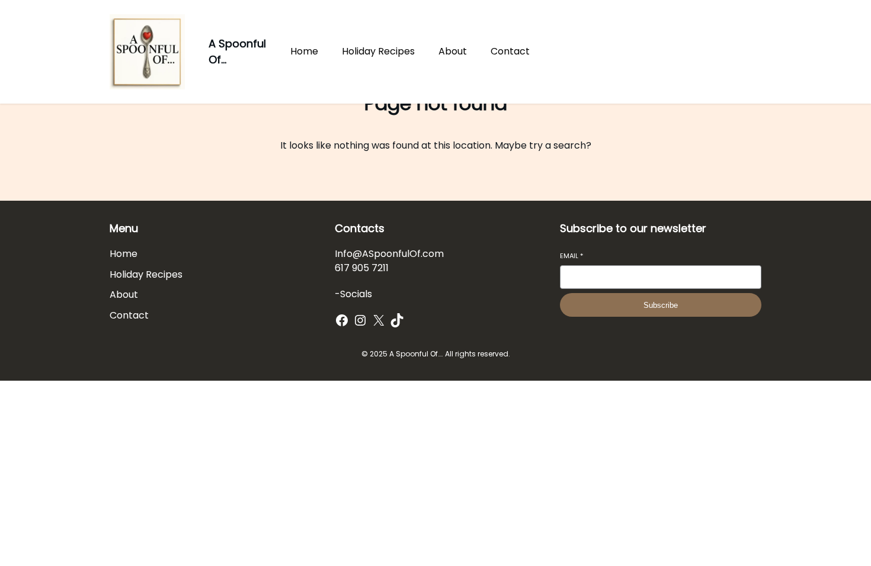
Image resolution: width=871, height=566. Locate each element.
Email (571, 256)
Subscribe (660, 305)
